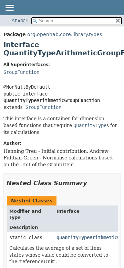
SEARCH (20, 21)
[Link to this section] (92, 183)
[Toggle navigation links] (9, 8)
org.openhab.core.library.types (64, 34)
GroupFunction (21, 72)
